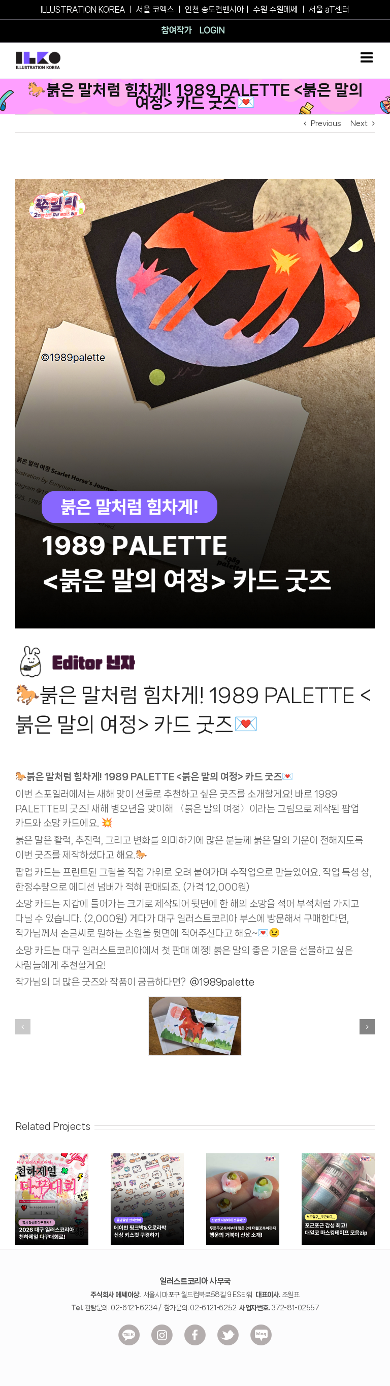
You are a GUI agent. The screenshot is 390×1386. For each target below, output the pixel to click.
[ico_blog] (261, 1328)
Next (359, 123)
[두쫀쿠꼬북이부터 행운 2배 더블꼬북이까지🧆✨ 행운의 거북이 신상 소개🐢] (242, 1157)
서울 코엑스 (155, 9)
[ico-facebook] (195, 1328)
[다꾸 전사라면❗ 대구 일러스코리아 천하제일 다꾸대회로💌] (51, 1157)
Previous (326, 123)
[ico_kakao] (129, 1328)
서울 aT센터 (329, 9)
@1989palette (222, 982)
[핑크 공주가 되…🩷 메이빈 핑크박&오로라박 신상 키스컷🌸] (147, 1157)
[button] (22, 1026)
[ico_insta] (162, 1328)
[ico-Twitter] (228, 1328)
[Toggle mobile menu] (368, 57)
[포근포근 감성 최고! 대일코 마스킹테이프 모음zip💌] (338, 1157)
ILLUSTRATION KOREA (83, 9)
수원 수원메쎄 (275, 9)
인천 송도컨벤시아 (214, 9)
